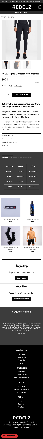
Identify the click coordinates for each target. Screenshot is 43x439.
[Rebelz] (21, 7)
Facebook (21, 404)
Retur (21, 363)
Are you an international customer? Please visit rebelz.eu (21, 2)
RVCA (7, 145)
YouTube (21, 407)
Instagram (21, 401)
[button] (3, 7)
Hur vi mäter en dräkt (21, 378)
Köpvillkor (21, 386)
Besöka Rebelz (22, 375)
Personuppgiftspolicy (21, 389)
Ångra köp (21, 360)
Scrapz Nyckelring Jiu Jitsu (10, 219)
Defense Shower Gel (32, 219)
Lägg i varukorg (21, 94)
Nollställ (38, 82)
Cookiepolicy (21, 392)
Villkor (22, 382)
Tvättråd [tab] (16, 157)
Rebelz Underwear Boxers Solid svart (32, 248)
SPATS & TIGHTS (7, 17)
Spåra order (21, 354)
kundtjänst (31, 124)
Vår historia (21, 372)
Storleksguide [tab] (7, 157)
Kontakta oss (21, 357)
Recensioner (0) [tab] (26, 157)
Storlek (4, 85)
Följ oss (21, 397)
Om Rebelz (21, 367)
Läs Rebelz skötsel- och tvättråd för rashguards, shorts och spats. (20, 127)
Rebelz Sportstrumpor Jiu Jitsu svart (11, 248)
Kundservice (21, 350)
